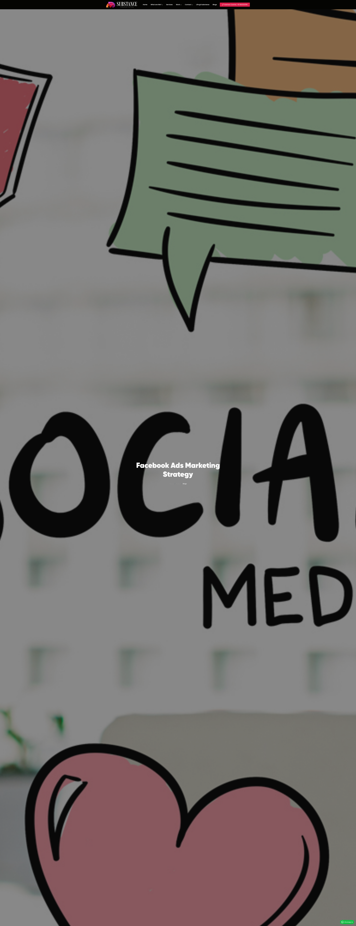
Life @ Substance (202, 5)
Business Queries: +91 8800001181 (236, 5)
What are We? (156, 5)
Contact (188, 5)
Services (169, 5)
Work (178, 5)
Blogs (215, 5)
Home (145, 5)
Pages (178, 484)
